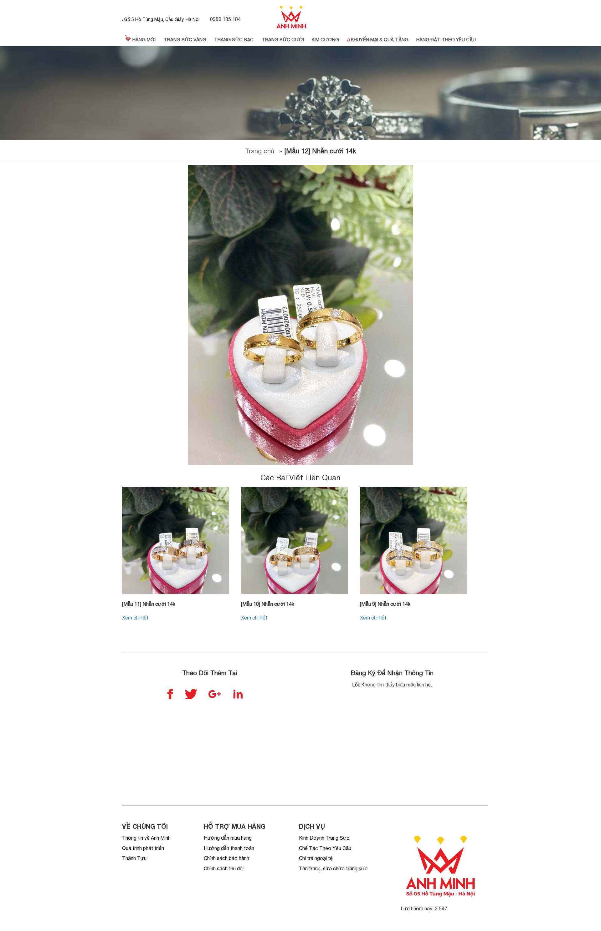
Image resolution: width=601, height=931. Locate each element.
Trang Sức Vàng (185, 39)
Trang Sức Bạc (234, 39)
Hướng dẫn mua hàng (228, 838)
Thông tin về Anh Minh (146, 838)
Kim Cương (325, 39)
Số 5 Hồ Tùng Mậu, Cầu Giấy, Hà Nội (161, 19)
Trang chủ (259, 150)
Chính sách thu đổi (224, 868)
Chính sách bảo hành (226, 858)
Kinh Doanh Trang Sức (324, 838)
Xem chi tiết (135, 617)
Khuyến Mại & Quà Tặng (379, 39)
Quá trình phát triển (143, 848)
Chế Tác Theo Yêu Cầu (325, 848)
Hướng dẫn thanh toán (229, 848)
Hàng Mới (143, 39)
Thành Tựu (134, 858)
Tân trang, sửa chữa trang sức (333, 868)
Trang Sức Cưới (283, 39)
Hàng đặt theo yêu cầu (446, 39)
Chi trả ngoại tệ (316, 858)
